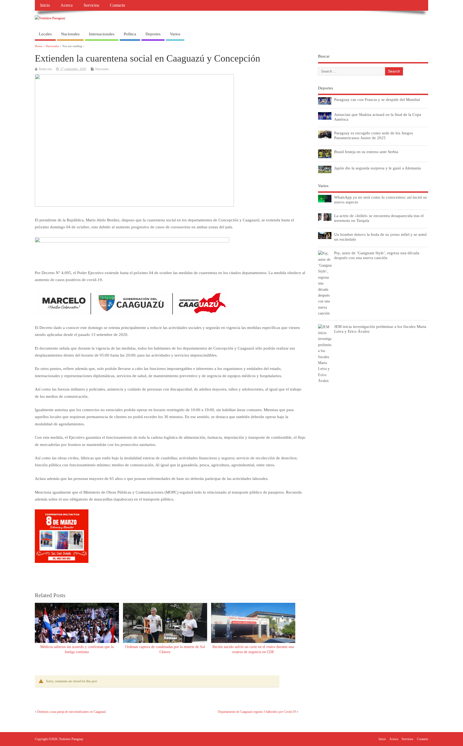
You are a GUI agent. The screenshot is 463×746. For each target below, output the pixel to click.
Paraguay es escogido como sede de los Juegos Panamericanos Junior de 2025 (373, 135)
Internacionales (101, 34)
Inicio (45, 5)
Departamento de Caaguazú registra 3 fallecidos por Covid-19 (257, 712)
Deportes (152, 34)
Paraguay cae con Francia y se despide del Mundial (377, 99)
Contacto (117, 5)
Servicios (91, 5)
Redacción (45, 69)
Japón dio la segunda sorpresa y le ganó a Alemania (377, 168)
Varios (175, 34)
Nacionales (70, 34)
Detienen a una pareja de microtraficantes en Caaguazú (71, 712)
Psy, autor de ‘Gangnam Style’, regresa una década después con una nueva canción (376, 255)
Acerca (67, 5)
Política (130, 34)
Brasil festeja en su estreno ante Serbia (366, 151)
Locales (45, 34)
